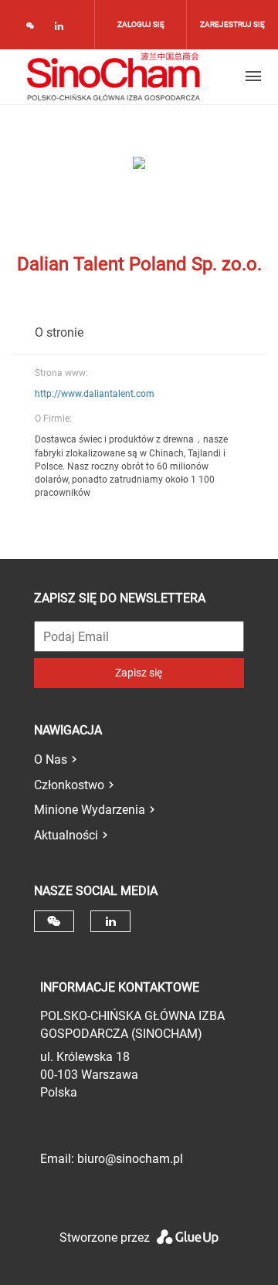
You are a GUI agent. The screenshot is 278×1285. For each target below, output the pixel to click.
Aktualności (66, 835)
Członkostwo (69, 785)
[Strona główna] (113, 76)
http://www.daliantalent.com (94, 393)
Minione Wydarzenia (89, 809)
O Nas (50, 759)
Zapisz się (138, 672)
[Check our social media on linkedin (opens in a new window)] (63, 29)
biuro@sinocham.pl (130, 1158)
